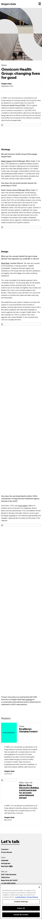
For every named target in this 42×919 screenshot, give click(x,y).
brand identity (23, 506)
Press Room (6, 852)
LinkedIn (4, 860)
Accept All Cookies (21, 914)
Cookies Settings (21, 901)
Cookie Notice (20, 897)
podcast (29, 699)
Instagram (5, 863)
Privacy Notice (32, 897)
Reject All (21, 908)
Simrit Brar (5, 263)
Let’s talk (10, 842)
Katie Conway (6, 161)
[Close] (39, 887)
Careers (5, 849)
